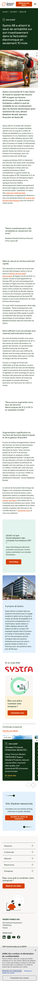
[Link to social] (4, 937)
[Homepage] (7, 4)
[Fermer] (35, 950)
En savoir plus (10, 776)
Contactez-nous (23, 511)
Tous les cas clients (10, 731)
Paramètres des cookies (19, 978)
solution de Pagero (10, 500)
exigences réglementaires (16, 193)
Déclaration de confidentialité (11, 971)
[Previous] (28, 785)
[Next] (33, 785)
